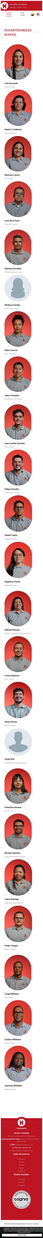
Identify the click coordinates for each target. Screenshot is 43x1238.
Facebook (21, 1179)
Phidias (21, 1162)
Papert (21, 1168)
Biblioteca (21, 1171)
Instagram (21, 1185)
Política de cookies (23, 1229)
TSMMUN (21, 1159)
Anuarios (21, 1165)
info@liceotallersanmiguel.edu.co (21, 1150)
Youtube (22, 1182)
